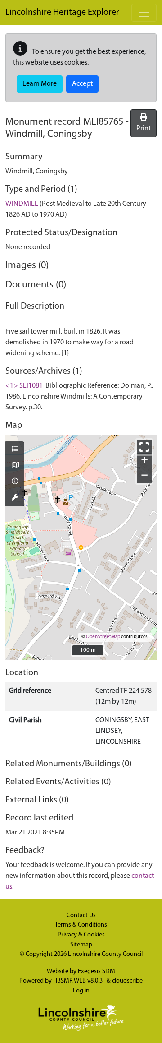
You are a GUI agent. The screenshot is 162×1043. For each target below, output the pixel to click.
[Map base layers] (15, 466)
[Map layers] (15, 450)
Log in (81, 990)
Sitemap (81, 944)
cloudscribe (127, 981)
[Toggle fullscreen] (144, 447)
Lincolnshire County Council (105, 954)
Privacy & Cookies (81, 935)
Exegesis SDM (96, 971)
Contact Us (81, 915)
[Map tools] (15, 498)
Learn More (39, 84)
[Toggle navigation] (144, 13)
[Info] (15, 482)
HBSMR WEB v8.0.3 (78, 981)
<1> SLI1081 (24, 385)
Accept (82, 84)
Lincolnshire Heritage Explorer (62, 12)
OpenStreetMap (103, 637)
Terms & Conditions (81, 925)
